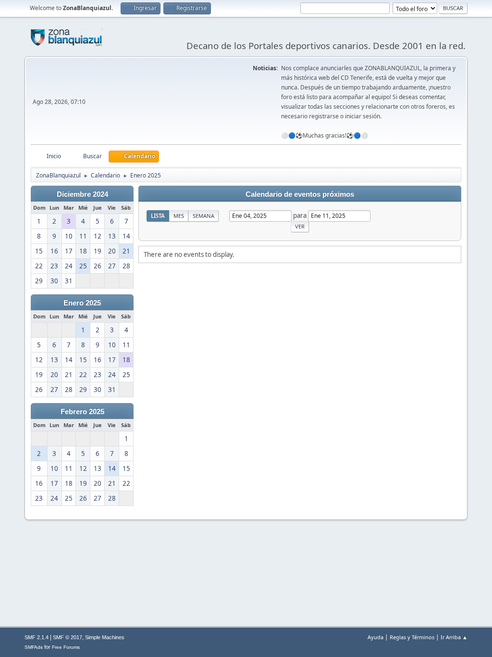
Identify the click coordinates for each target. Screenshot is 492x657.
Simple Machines (104, 637)
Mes (178, 215)
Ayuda (375, 637)
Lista (158, 215)
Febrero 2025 (82, 412)
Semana (203, 215)
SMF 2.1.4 (37, 637)
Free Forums (66, 647)
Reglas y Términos (412, 637)
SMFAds (34, 647)
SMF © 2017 (67, 637)
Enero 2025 (82, 303)
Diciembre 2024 (82, 194)
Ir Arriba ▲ (454, 637)
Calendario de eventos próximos (300, 194)
